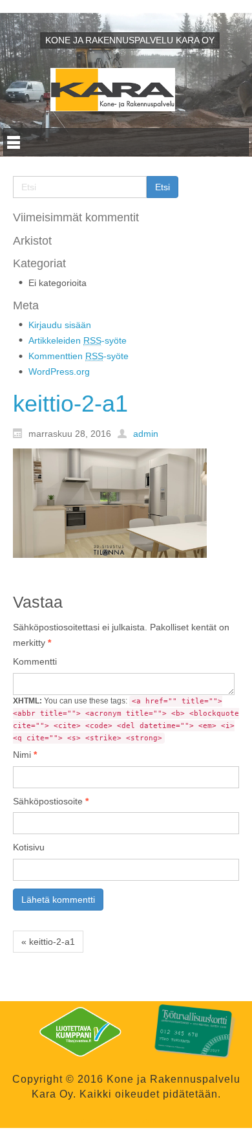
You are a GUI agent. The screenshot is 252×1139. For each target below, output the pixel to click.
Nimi (25, 754)
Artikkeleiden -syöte (77, 340)
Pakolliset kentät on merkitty (121, 635)
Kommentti (35, 661)
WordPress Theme (102, 1121)
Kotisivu (29, 847)
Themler (161, 1121)
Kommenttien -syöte (78, 356)
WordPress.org (59, 371)
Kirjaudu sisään (59, 325)
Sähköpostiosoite (51, 801)
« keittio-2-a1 (48, 941)
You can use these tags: (126, 719)
